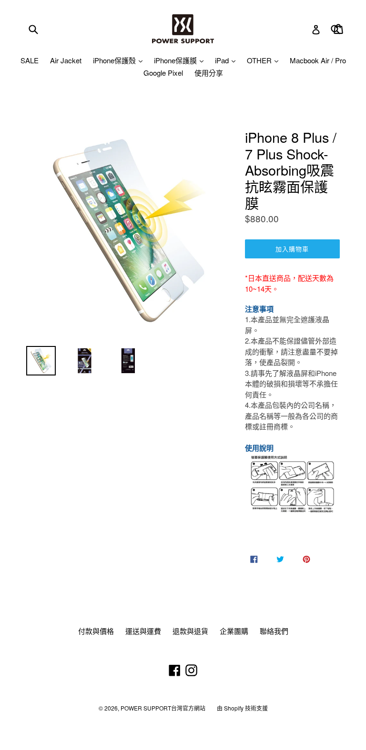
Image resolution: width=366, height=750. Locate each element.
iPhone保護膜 (176, 60)
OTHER (260, 60)
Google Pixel (163, 73)
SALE (29, 60)
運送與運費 (143, 631)
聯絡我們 (274, 631)
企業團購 (234, 631)
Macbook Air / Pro (318, 60)
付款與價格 (96, 631)
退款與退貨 (190, 631)
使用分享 (208, 73)
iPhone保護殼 (115, 60)
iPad (223, 60)
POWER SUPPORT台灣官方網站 (163, 708)
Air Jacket (65, 60)
